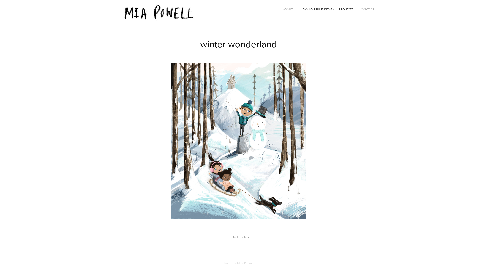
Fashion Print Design (318, 9)
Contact (367, 9)
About (288, 9)
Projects (346, 9)
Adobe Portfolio (245, 263)
